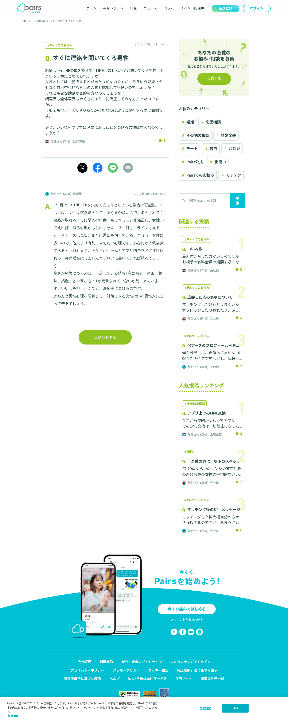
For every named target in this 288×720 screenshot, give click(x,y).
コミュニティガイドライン (190, 662)
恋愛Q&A (40, 21)
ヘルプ (114, 679)
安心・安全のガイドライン (141, 662)
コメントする (105, 337)
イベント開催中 (192, 8)
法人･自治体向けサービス (147, 679)
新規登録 (225, 8)
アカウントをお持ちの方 (187, 619)
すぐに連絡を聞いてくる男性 (66, 21)
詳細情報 (13, 715)
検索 (237, 200)
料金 (133, 8)
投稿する (214, 79)
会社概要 (84, 662)
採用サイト (183, 679)
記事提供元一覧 (212, 679)
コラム (169, 8)
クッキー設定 (158, 670)
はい (235, 708)
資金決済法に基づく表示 (82, 679)
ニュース (150, 8)
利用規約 (106, 662)
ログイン (257, 8)
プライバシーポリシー (87, 670)
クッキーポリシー (126, 670)
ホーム (91, 8)
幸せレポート (113, 8)
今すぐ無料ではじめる (187, 609)
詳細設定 (205, 708)
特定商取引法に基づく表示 (197, 670)
